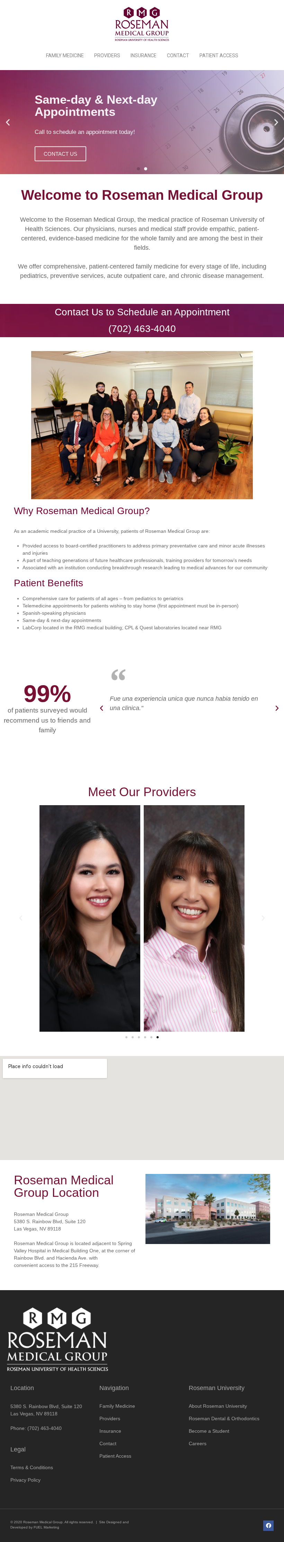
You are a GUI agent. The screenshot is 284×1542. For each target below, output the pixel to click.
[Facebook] (268, 1525)
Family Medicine (65, 55)
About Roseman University (218, 1406)
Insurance (144, 55)
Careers (197, 1443)
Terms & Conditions (31, 1467)
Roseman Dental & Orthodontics (224, 1418)
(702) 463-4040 (142, 328)
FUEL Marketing (46, 1527)
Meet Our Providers (142, 792)
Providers (107, 55)
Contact (178, 55)
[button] (138, 168)
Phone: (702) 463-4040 (36, 1428)
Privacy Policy (25, 1480)
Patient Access (218, 55)
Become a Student (209, 1431)
